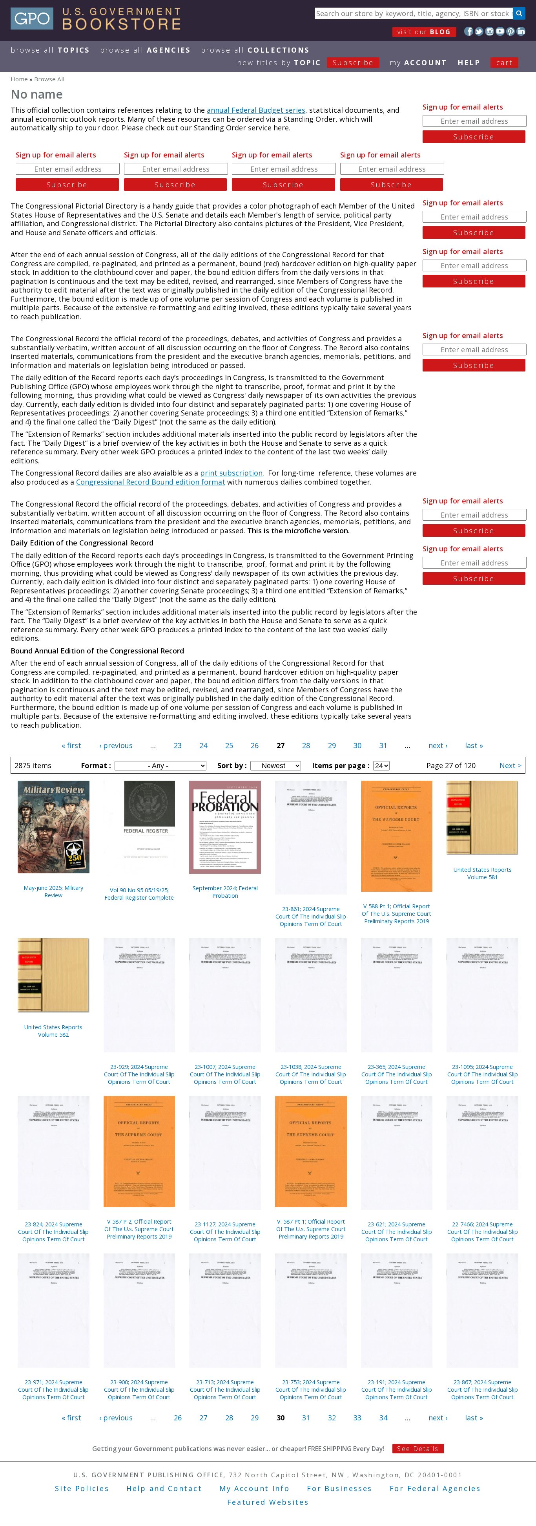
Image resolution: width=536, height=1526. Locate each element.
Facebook (468, 31)
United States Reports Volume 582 (53, 1030)
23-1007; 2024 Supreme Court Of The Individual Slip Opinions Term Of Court (225, 1074)
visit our (424, 31)
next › (437, 745)
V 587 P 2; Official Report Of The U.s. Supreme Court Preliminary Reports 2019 (139, 1229)
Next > (510, 765)
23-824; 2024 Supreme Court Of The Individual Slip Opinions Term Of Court (53, 1231)
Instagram (489, 31)
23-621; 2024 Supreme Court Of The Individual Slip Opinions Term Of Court (396, 1231)
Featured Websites (268, 1502)
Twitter (479, 31)
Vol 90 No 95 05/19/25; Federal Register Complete (139, 893)
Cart (504, 62)
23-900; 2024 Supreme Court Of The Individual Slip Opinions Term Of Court (139, 1389)
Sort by (231, 765)
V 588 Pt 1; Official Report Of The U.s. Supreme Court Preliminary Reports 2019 (396, 913)
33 (357, 1417)
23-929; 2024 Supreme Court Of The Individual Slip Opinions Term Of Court (139, 1074)
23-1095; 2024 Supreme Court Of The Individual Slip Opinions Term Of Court (482, 1074)
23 (178, 745)
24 (203, 745)
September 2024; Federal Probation (225, 891)
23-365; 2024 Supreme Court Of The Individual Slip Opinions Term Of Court (396, 1074)
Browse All (50, 50)
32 (332, 1417)
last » (474, 745)
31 (383, 745)
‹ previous (116, 745)
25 (229, 745)
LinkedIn (520, 31)
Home (19, 79)
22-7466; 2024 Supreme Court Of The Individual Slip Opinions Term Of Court (482, 1231)
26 (255, 745)
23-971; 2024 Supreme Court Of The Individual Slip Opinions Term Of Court (53, 1389)
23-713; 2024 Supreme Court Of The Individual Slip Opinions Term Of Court (225, 1389)
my (418, 62)
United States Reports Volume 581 (483, 873)
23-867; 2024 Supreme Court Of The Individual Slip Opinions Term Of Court (482, 1389)
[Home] (99, 27)
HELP (469, 62)
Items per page (340, 765)
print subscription (231, 473)
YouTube (500, 31)
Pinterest (510, 31)
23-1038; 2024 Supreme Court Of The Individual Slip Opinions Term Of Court (310, 1074)
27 (203, 1417)
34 (383, 1417)
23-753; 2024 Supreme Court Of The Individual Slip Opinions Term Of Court (310, 1389)
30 (357, 745)
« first (71, 745)
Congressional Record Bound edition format (150, 482)
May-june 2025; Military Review (53, 891)
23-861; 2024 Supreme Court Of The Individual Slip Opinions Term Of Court (310, 916)
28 (306, 745)
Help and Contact (164, 1488)
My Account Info (254, 1488)
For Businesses (339, 1488)
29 (332, 745)
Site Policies (82, 1488)
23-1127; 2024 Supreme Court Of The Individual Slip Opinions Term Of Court (225, 1231)
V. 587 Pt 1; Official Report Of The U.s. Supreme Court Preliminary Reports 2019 (311, 1229)
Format (95, 765)
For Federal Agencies (435, 1488)
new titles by (305, 62)
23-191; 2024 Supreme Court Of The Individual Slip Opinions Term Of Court (396, 1389)
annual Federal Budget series (256, 110)
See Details (418, 1448)
